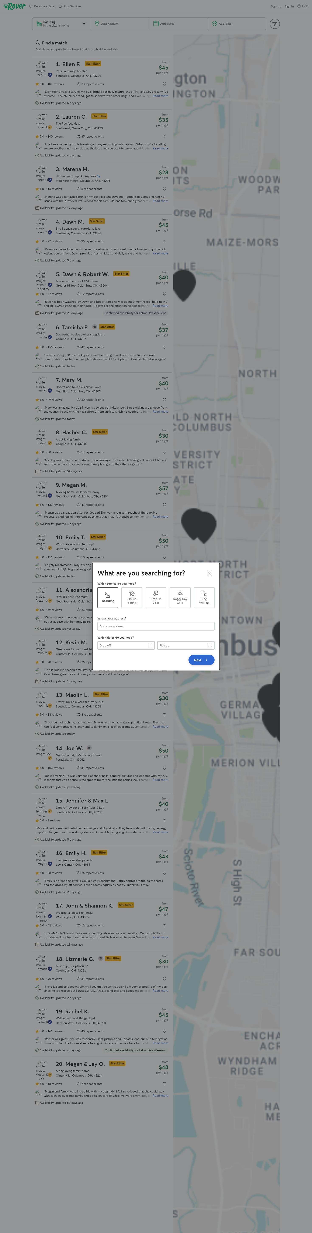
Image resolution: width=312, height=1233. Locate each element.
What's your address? (111, 618)
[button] (209, 573)
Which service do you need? (116, 583)
